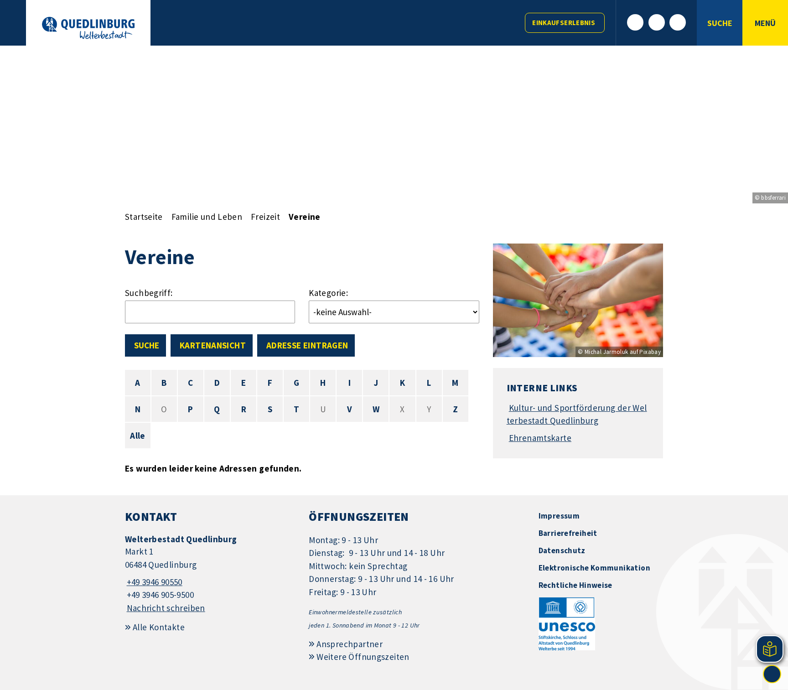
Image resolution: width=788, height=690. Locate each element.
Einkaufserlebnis (563, 22)
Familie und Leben (206, 216)
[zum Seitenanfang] (772, 674)
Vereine (305, 216)
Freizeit (265, 216)
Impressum (559, 516)
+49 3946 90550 (153, 581)
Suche (146, 345)
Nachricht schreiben (166, 607)
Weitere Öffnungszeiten (362, 656)
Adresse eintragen (307, 345)
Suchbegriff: (149, 292)
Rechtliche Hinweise (575, 585)
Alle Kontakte (159, 627)
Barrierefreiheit (568, 533)
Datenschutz (562, 550)
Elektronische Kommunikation (594, 568)
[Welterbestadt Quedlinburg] (210, 574)
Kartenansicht (213, 345)
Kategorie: (328, 292)
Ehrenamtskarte (540, 437)
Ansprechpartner (349, 643)
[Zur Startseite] (88, 28)
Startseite (144, 216)
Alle (137, 435)
